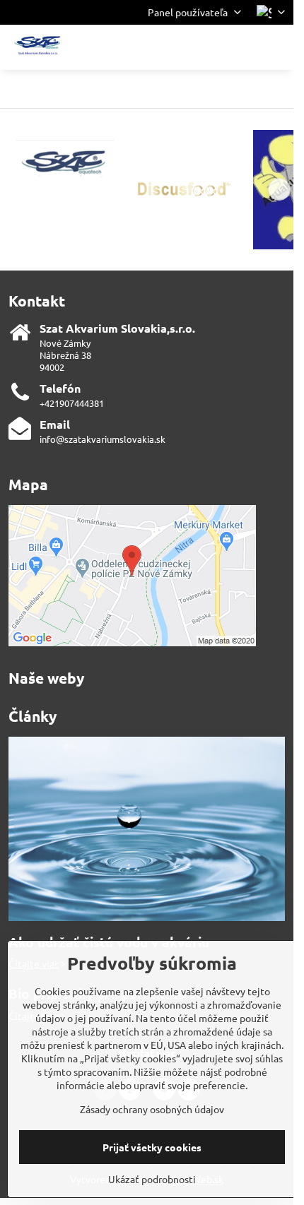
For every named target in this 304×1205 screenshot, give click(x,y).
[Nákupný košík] (242, 47)
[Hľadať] (209, 47)
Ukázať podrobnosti (152, 1179)
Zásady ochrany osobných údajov (152, 1109)
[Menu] (276, 47)
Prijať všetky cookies (152, 1147)
